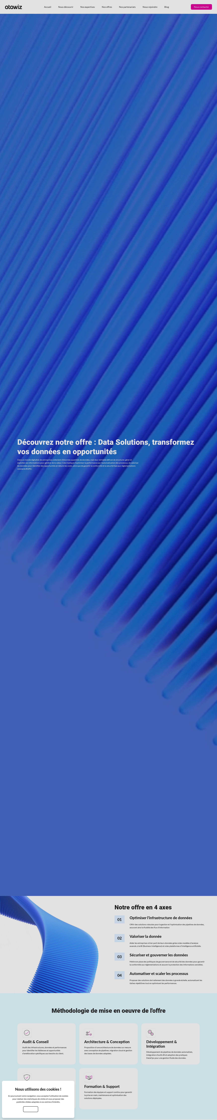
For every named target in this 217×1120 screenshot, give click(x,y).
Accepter (30, 1109)
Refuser (46, 1109)
